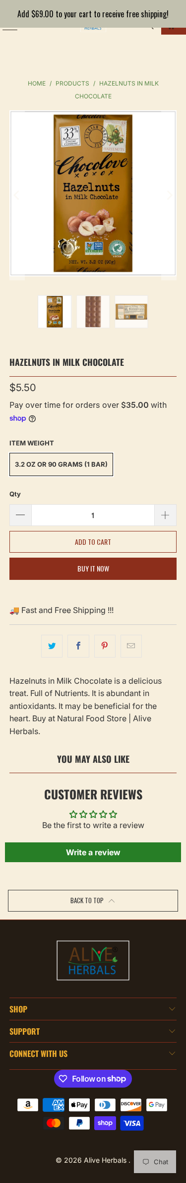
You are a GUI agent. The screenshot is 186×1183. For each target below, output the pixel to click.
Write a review (93, 852)
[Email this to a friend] (131, 646)
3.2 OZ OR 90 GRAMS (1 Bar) (61, 464)
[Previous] (17, 195)
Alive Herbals (106, 1160)
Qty (15, 494)
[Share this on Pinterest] (105, 646)
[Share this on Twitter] (51, 646)
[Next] (169, 195)
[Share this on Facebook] (78, 646)
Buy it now (93, 568)
